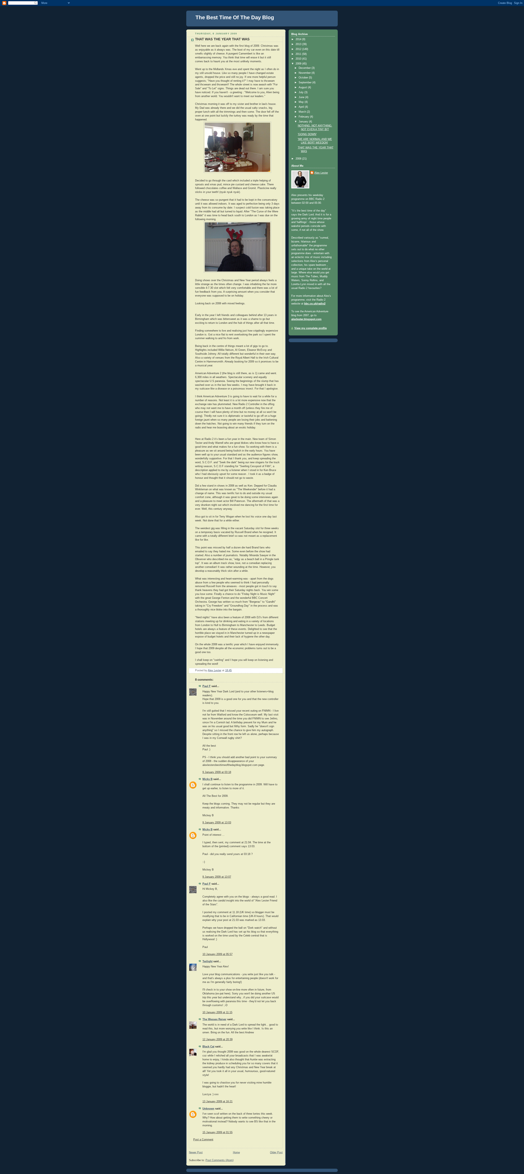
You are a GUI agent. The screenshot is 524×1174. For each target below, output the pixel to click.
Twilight (207, 961)
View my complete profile (310, 328)
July (301, 92)
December (305, 68)
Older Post (276, 1152)
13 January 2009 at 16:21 (217, 1101)
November (305, 72)
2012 (299, 49)
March (303, 111)
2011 (299, 54)
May (302, 102)
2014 (299, 39)
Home (236, 1152)
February (304, 116)
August (303, 87)
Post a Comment (203, 1139)
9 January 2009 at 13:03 (216, 822)
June (302, 97)
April (302, 106)
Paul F (206, 686)
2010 (299, 58)
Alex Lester (321, 172)
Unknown (208, 1108)
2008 (299, 158)
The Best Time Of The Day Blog (234, 17)
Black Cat (208, 1046)
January (304, 121)
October (304, 77)
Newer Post (196, 1152)
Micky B (207, 779)
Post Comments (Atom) (220, 1160)
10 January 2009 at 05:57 (217, 954)
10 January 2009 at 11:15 (217, 1012)
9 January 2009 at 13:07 (216, 876)
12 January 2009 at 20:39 (217, 1039)
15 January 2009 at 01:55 (217, 1132)
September (305, 82)
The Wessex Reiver (214, 1019)
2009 (299, 63)
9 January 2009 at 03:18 (216, 772)
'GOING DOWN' (307, 134)
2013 (299, 44)
